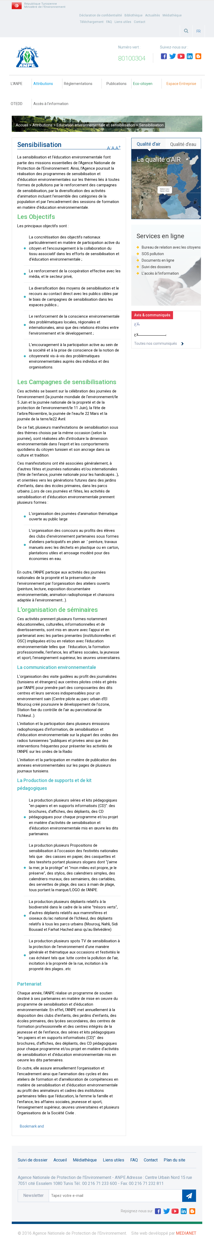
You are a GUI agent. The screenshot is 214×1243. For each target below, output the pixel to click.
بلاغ (137, 324)
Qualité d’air (148, 144)
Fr (199, 31)
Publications (116, 84)
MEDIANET (186, 1233)
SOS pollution (153, 254)
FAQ (109, 22)
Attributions (43, 84)
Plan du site (174, 1160)
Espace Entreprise (181, 84)
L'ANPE (16, 84)
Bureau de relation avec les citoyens (171, 247)
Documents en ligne (158, 260)
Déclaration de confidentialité (100, 15)
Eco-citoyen (142, 84)
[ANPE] (29, 58)
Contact (139, 22)
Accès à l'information (50, 104)
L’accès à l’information (160, 273)
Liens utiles (123, 22)
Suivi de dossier (32, 1160)
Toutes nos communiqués (155, 343)
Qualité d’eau (183, 144)
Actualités (152, 15)
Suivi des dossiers (157, 267)
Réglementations (78, 84)
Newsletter (33, 1195)
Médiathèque (172, 15)
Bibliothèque (133, 15)
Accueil (22, 125)
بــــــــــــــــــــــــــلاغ (150, 334)
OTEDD (16, 104)
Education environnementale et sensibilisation (96, 125)
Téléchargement (92, 22)
